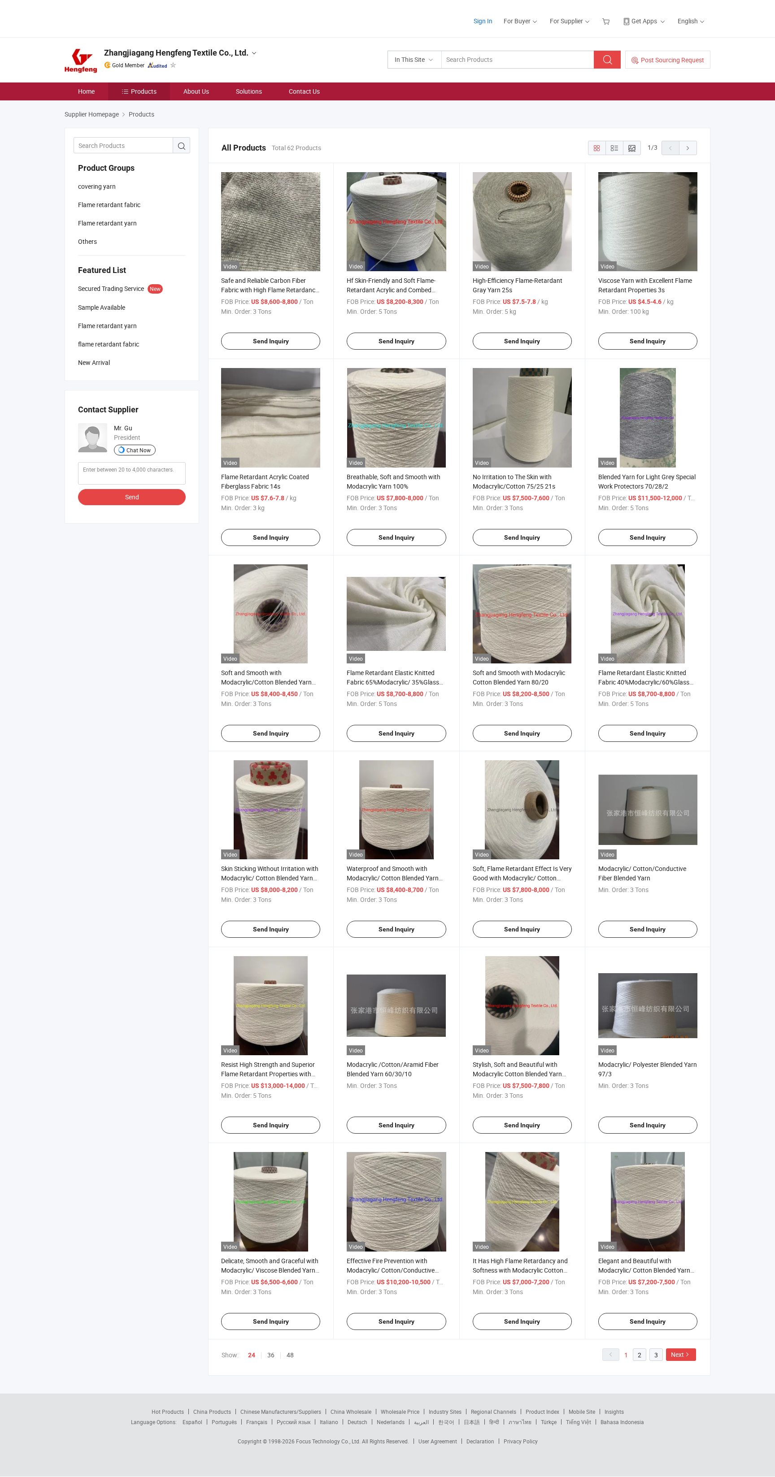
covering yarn (97, 186)
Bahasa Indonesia (622, 1421)
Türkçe (549, 1421)
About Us (196, 91)
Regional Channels (493, 1411)
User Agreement (437, 1441)
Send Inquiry (271, 341)
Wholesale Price (400, 1411)
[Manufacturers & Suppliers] (122, 17)
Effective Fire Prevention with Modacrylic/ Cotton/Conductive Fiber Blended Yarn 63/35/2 (391, 1270)
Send (132, 497)
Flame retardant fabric (109, 204)
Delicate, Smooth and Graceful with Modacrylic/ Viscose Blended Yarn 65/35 (269, 1270)
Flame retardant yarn (107, 223)
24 (251, 1355)
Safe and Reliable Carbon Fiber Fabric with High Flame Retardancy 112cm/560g (269, 289)
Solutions (249, 91)
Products (144, 91)
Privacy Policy (521, 1441)
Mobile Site (582, 1411)
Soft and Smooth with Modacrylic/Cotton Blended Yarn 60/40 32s (266, 682)
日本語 (472, 1421)
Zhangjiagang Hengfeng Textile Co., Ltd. (176, 52)
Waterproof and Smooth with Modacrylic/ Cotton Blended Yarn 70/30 (393, 878)
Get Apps (644, 21)
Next (677, 1354)
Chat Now (138, 450)
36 (270, 1355)
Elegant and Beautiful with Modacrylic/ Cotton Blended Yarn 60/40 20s (644, 1270)
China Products (212, 1411)
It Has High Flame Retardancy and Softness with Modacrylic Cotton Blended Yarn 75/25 (520, 1270)
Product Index (542, 1411)
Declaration (480, 1441)
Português (224, 1421)
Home (86, 91)
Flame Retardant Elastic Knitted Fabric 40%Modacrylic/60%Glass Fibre (643, 682)
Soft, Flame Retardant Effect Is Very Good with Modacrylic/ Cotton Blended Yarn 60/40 (522, 878)
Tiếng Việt (578, 1421)
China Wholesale (351, 1411)
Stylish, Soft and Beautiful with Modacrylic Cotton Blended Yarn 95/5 (517, 1073)
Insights (614, 1411)
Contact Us (304, 91)
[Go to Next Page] (688, 148)
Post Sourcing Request (672, 60)
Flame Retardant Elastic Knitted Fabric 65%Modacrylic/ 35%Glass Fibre (393, 682)
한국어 (446, 1421)
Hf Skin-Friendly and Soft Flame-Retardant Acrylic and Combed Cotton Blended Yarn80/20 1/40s (393, 289)
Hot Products (168, 1411)
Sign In (483, 21)
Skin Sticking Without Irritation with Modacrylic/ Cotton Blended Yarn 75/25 (269, 878)
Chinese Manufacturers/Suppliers (280, 1411)
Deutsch (357, 1421)
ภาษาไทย (520, 1421)
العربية (421, 1421)
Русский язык (293, 1421)
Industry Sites (445, 1411)
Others (87, 241)
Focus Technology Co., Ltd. (329, 1441)
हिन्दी (494, 1421)
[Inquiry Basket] (607, 21)
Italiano (329, 1421)
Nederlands (391, 1421)
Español (192, 1421)
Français (256, 1421)
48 (290, 1355)
